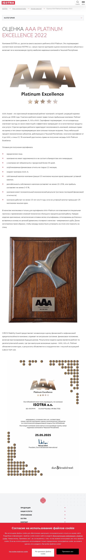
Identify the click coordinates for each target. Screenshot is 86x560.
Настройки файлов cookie (18, 551)
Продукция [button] (25, 508)
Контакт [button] (24, 522)
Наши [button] (26, 511)
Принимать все (67, 551)
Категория (9, 18)
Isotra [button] (24, 518)
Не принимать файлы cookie (43, 553)
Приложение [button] (26, 515)
